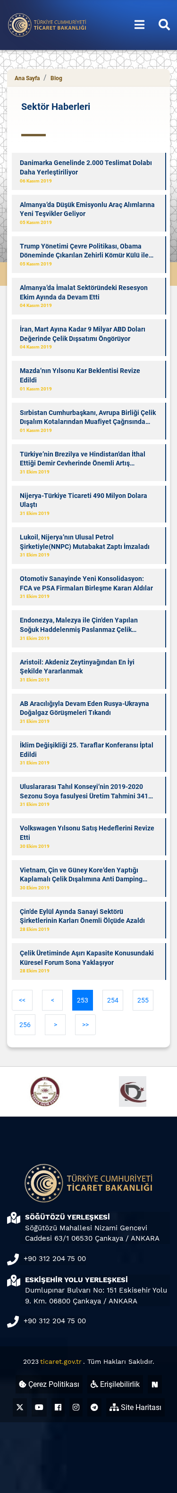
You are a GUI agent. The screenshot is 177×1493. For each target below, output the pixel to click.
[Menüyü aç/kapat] (139, 25)
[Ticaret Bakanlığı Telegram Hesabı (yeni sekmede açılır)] (94, 1407)
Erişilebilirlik (119, 1384)
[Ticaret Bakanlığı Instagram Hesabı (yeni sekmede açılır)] (76, 1407)
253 (82, 1000)
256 (25, 1025)
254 (112, 1000)
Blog (56, 78)
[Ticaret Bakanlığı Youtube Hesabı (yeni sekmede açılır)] (39, 1407)
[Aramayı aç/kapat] (164, 25)
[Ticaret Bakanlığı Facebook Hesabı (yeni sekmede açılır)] (58, 1407)
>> (85, 1025)
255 (143, 1000)
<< (22, 1000)
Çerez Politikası (52, 1384)
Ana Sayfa (27, 78)
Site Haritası (140, 1407)
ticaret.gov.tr (61, 1361)
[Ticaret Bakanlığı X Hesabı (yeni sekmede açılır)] (20, 1407)
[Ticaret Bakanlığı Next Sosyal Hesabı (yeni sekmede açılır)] (155, 1384)
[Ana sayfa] (47, 24)
